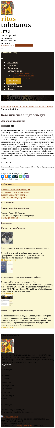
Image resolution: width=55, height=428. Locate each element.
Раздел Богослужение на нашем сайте (17, 311)
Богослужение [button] (14, 70)
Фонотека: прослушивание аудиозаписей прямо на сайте (25, 248)
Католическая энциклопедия (38, 106)
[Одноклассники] (6, 176)
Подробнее (6, 364)
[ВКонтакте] (2, 176)
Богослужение (7, 385)
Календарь (6, 382)
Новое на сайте (17, 45)
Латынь (11, 89)
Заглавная (6, 106)
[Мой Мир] (9, 176)
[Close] (2, 58)
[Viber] (27, 176)
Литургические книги (23, 73)
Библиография (7, 395)
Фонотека (5, 392)
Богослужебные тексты (23, 76)
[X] (16, 176)
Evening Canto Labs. (24, 426)
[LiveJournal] (13, 176)
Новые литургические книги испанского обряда (21, 277)
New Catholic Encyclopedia (13, 197)
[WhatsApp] (20, 176)
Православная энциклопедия (15, 189)
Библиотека (18, 106)
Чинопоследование (21, 78)
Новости (5, 378)
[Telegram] (24, 176)
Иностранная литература (14, 195)
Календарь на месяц (9, 218)
